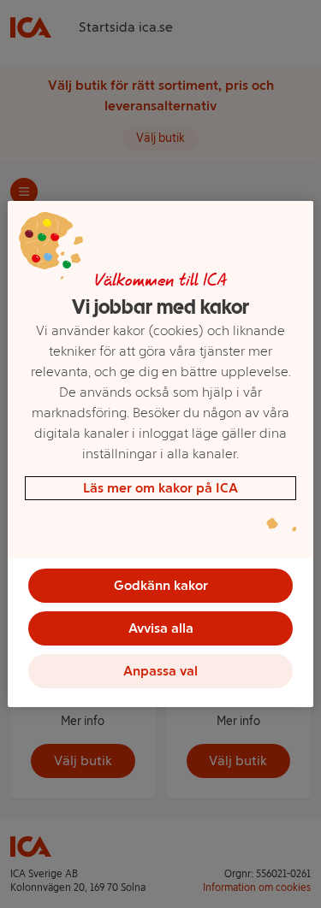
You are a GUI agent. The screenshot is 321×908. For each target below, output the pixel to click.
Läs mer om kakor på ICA (160, 488)
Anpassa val (160, 671)
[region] (160, 454)
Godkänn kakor (161, 585)
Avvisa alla (160, 628)
